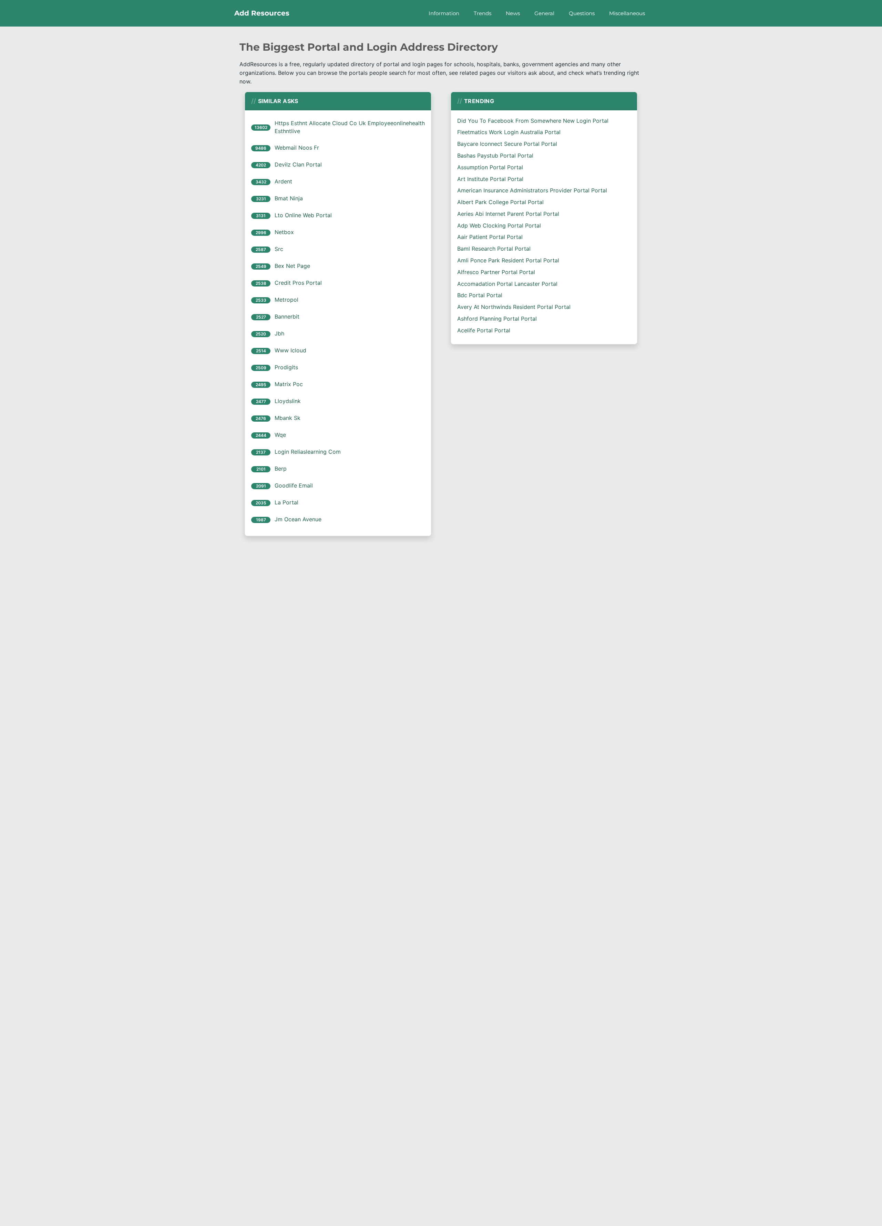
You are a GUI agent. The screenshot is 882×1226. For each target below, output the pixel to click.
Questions (582, 13)
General (544, 13)
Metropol (286, 299)
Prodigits (286, 367)
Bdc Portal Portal (479, 295)
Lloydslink (288, 401)
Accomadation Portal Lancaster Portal (507, 283)
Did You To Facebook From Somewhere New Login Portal (532, 120)
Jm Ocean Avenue (298, 519)
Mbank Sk (287, 417)
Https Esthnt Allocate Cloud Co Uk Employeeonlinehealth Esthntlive (350, 127)
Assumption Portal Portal (490, 167)
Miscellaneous (627, 13)
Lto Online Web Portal (303, 215)
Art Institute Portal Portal (490, 178)
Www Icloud (290, 350)
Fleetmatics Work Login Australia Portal (509, 132)
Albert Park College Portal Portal (500, 202)
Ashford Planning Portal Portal (497, 318)
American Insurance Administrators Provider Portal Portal (532, 190)
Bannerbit (287, 316)
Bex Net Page (292, 265)
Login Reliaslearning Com (308, 451)
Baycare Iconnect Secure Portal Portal (507, 143)
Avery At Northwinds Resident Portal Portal (514, 306)
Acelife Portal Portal (483, 330)
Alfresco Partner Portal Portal (496, 272)
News (513, 13)
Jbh (279, 333)
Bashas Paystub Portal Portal (495, 155)
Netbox (284, 232)
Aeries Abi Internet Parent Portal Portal (508, 213)
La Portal (286, 502)
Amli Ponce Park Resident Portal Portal (508, 260)
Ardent (283, 181)
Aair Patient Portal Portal (490, 236)
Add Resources (261, 13)
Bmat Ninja (289, 198)
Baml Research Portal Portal (494, 248)
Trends (482, 13)
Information (444, 13)
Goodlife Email (294, 485)
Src (279, 248)
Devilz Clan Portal (298, 164)
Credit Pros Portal (298, 282)
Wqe (280, 434)
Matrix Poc (289, 384)
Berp (281, 468)
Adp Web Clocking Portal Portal (499, 225)
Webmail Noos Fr (297, 147)
